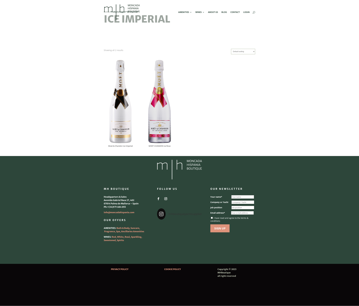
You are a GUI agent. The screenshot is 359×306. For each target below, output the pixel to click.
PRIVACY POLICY (119, 269)
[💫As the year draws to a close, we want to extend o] (195, 236)
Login (246, 12)
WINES (198, 12)
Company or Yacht (219, 202)
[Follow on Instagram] (166, 199)
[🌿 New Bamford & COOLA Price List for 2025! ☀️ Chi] (179, 236)
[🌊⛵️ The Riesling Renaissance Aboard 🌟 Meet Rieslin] (179, 227)
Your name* (216, 197)
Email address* (217, 212)
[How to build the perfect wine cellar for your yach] (195, 227)
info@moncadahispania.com (119, 212)
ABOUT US (213, 12)
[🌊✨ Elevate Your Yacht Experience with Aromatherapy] (195, 245)
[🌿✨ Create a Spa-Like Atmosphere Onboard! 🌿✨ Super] (164, 245)
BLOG (224, 12)
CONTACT (235, 12)
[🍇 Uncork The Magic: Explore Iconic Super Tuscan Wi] (179, 245)
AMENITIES (183, 12)
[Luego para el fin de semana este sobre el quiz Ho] (164, 227)
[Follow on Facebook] (158, 199)
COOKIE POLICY (172, 269)
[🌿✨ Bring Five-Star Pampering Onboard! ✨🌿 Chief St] (164, 236)
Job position (216, 207)
